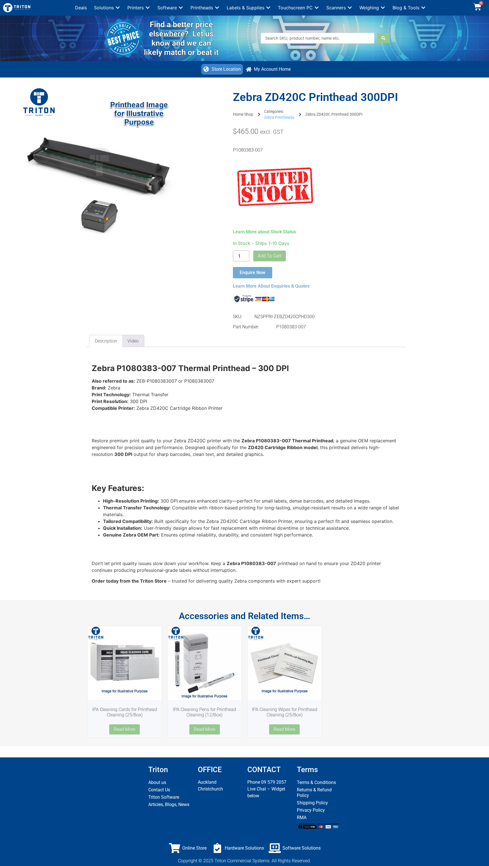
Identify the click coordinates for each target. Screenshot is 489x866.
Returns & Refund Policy (314, 792)
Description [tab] (106, 341)
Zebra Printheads (279, 117)
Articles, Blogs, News (168, 804)
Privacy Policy (311, 810)
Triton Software (163, 797)
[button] (107, 7)
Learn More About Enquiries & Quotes (271, 286)
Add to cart (269, 255)
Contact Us (159, 789)
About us (157, 782)
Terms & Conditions (316, 782)
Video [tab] (133, 341)
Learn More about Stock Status (264, 231)
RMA (301, 817)
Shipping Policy (312, 802)
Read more (124, 729)
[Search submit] (383, 38)
